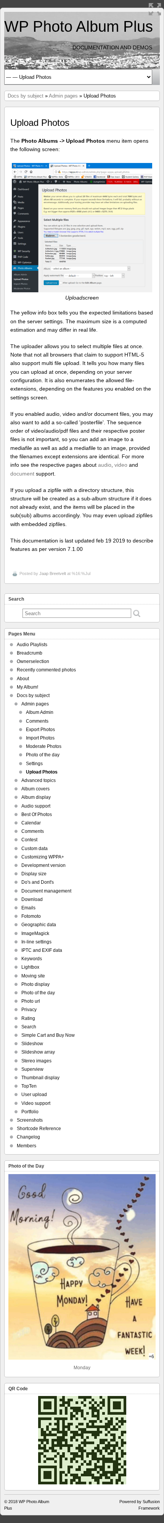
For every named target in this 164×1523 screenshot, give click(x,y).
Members (26, 1145)
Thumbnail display (40, 1077)
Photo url (30, 1001)
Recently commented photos (46, 670)
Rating (28, 1018)
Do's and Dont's (37, 882)
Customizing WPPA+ (42, 857)
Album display (36, 797)
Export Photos (40, 729)
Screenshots (30, 1120)
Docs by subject (25, 96)
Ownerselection (33, 661)
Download (32, 899)
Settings (34, 763)
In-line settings (36, 942)
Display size (34, 873)
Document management (46, 891)
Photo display (35, 984)
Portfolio (30, 1111)
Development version (43, 865)
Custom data (34, 848)
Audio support (35, 806)
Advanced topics (38, 780)
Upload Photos (42, 772)
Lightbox (30, 967)
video (120, 465)
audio (104, 465)
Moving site (33, 976)
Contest (29, 839)
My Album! (27, 687)
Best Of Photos (36, 814)
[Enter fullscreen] (155, 9)
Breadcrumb (29, 653)
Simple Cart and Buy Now (48, 1035)
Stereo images (36, 1061)
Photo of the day (42, 754)
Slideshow (32, 1043)
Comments (37, 721)
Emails (28, 908)
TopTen (29, 1086)
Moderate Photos (43, 746)
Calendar (31, 823)
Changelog (28, 1137)
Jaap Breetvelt (52, 573)
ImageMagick (35, 933)
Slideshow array (38, 1052)
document (22, 474)
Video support (35, 1103)
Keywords (31, 958)
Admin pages (63, 96)
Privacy (29, 1009)
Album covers (35, 789)
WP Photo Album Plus (78, 26)
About (23, 678)
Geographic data (38, 924)
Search (28, 1026)
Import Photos (40, 738)
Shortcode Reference (39, 1128)
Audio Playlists (32, 644)
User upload (34, 1094)
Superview (32, 1069)
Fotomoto (31, 916)
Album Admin (39, 712)
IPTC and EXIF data (41, 950)
